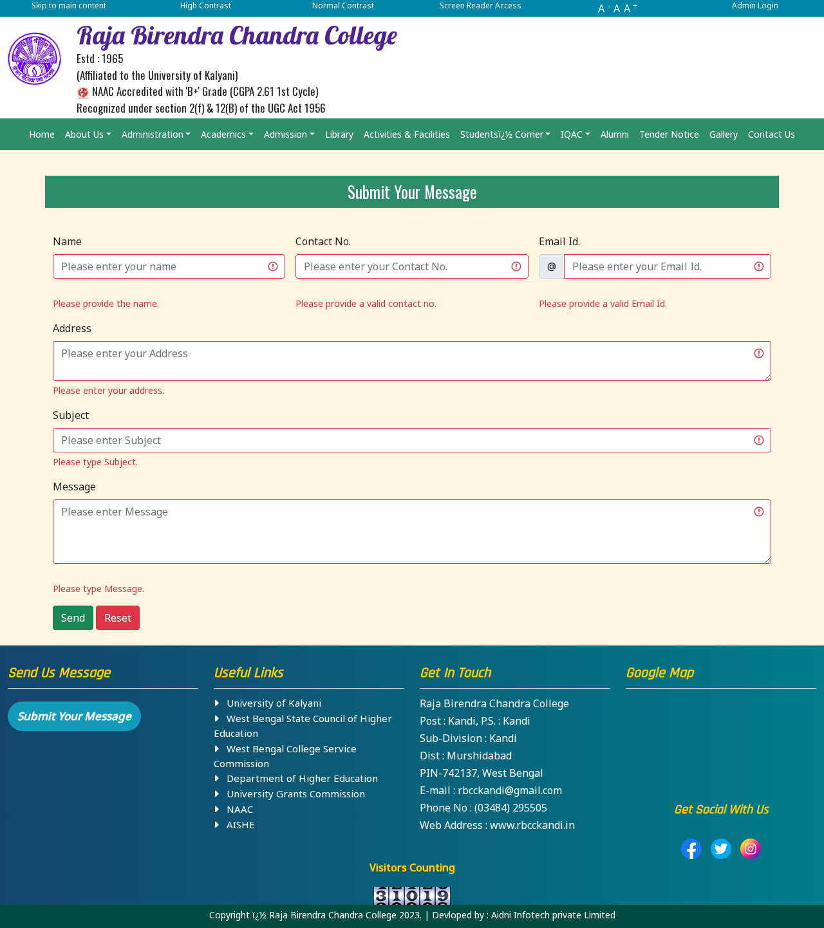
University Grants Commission (292, 793)
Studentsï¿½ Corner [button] (501, 134)
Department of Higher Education (298, 778)
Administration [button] (152, 134)
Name (67, 241)
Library (339, 134)
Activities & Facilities (407, 134)
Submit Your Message (74, 716)
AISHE (237, 824)
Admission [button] (285, 134)
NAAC (236, 809)
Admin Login (755, 5)
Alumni (615, 134)
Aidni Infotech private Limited (553, 915)
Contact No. (323, 241)
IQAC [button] (572, 134)
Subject (71, 415)
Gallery (723, 134)
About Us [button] (84, 134)
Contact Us (771, 134)
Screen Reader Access (480, 5)
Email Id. (559, 241)
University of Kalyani (270, 702)
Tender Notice (669, 134)
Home (42, 134)
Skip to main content (69, 5)
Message (74, 486)
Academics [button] (223, 134)
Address (72, 328)
